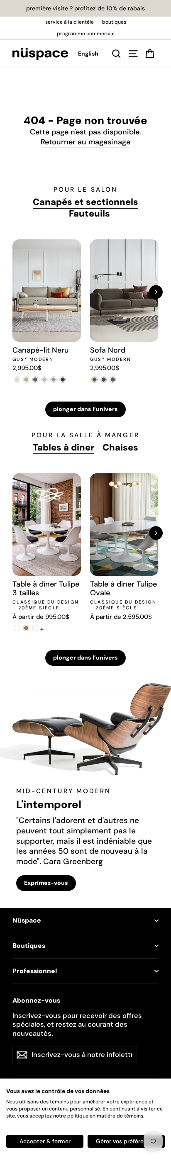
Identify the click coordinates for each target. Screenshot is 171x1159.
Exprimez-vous (46, 882)
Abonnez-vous (36, 1000)
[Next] (156, 292)
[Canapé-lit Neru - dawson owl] (53, 379)
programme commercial (86, 33)
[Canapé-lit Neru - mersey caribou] (26, 379)
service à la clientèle (69, 22)
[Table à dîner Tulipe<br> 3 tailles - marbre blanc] (35, 628)
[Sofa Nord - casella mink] (113, 379)
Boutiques (28, 946)
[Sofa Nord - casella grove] (95, 379)
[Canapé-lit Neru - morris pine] (35, 379)
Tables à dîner (63, 447)
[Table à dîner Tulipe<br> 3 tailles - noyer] (26, 628)
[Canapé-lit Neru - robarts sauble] (17, 379)
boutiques (114, 22)
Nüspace (26, 920)
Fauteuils (89, 213)
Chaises (120, 447)
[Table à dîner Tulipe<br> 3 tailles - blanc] (17, 628)
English (88, 53)
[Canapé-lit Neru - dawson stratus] (63, 379)
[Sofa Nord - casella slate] (104, 379)
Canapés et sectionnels (85, 202)
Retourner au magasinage (85, 142)
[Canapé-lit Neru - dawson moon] (44, 379)
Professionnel (34, 971)
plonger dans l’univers (85, 409)
